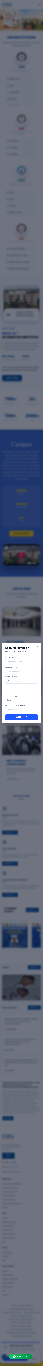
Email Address (11, 667)
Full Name (9, 657)
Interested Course (13, 696)
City (7, 686)
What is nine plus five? (15, 705)
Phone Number (11, 677)
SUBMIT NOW (21, 717)
